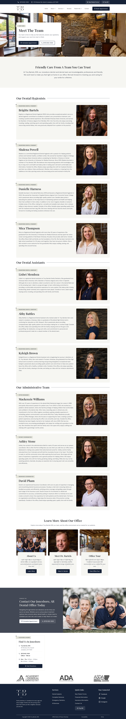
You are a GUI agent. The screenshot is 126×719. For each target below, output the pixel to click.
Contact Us (78, 703)
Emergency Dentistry (58, 700)
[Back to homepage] (20, 8)
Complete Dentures (58, 697)
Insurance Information (81, 700)
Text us (28, 655)
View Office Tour (95, 571)
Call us (23, 655)
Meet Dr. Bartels (63, 571)
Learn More (31, 571)
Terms (102, 717)
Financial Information (81, 697)
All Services (55, 703)
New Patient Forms (80, 694)
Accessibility (85, 717)
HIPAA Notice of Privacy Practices (60, 717)
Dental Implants (57, 694)
